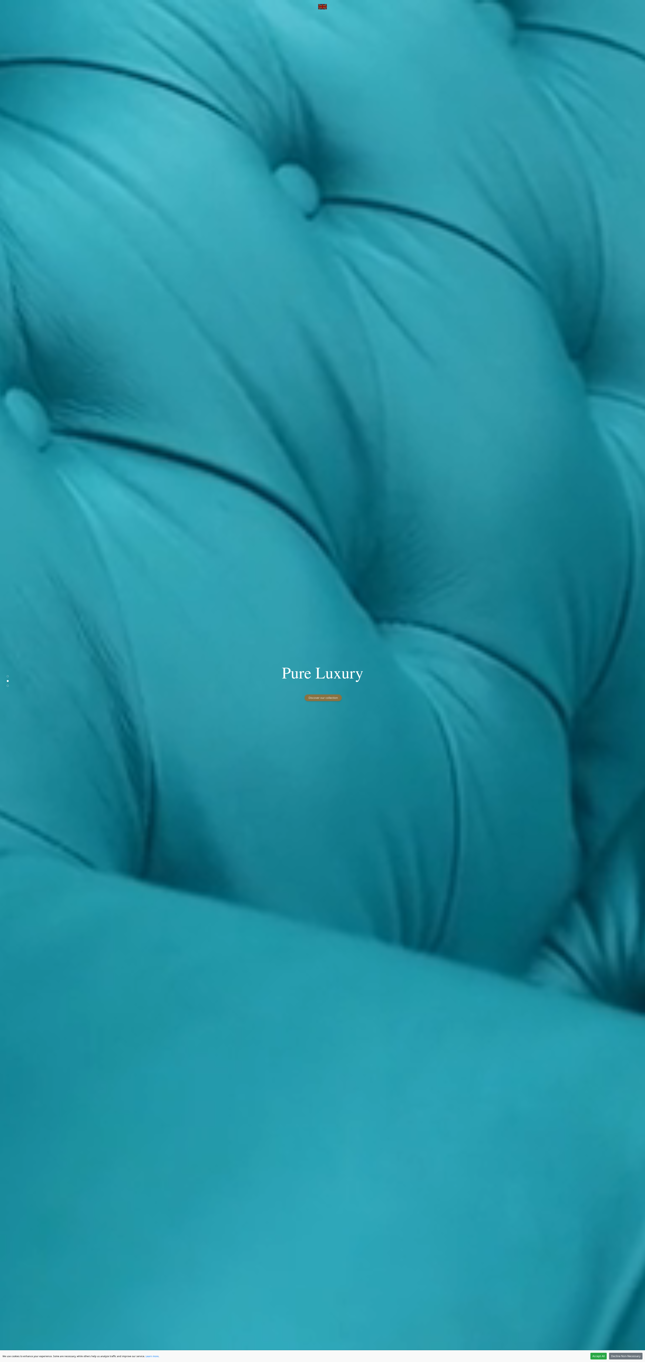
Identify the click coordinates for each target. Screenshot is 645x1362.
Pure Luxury (322, 672)
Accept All (598, 1356)
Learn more (152, 1356)
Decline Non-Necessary (625, 1356)
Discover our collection (323, 698)
